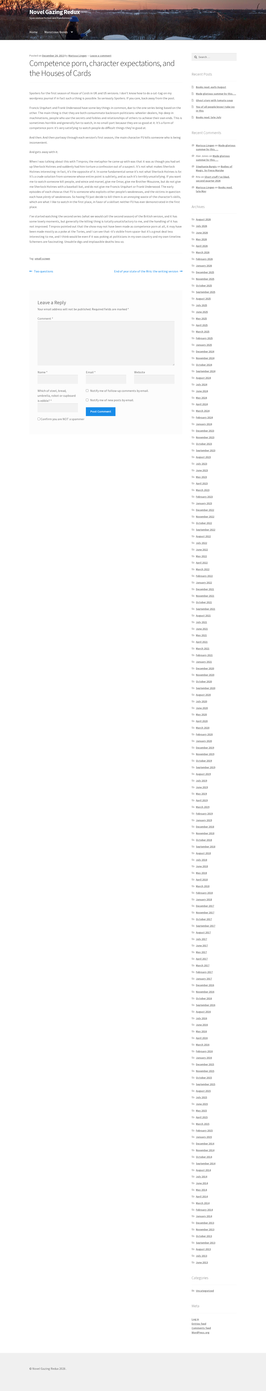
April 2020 (202, 721)
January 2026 (204, 265)
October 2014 (204, 1157)
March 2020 (202, 727)
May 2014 (201, 1190)
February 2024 (204, 417)
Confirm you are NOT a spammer (62, 419)
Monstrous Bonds (56, 32)
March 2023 (202, 490)
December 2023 (205, 430)
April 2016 (202, 1038)
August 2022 (203, 536)
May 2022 (201, 556)
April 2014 (202, 1196)
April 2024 (202, 404)
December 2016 (205, 985)
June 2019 (202, 787)
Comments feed (201, 1328)
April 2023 (202, 483)
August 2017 (203, 932)
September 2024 (205, 371)
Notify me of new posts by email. (112, 400)
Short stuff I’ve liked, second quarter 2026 (213, 178)
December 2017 (205, 906)
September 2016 (205, 1005)
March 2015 (202, 1124)
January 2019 (204, 820)
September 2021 (205, 609)
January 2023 (204, 503)
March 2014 (202, 1203)
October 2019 (204, 760)
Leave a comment (100, 55)
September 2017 (205, 926)
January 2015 (204, 1137)
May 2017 (201, 952)
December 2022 (205, 510)
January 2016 (204, 1057)
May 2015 (201, 1110)
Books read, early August (211, 87)
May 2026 (201, 239)
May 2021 (201, 635)
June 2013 (202, 1262)
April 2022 (202, 562)
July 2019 (201, 780)
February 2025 (204, 338)
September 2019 (205, 767)
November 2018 (205, 833)
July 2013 (201, 1256)
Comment (45, 318)
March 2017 (202, 965)
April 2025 (202, 325)
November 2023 (205, 437)
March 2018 (202, 886)
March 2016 (202, 1044)
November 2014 (205, 1150)
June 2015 (202, 1104)
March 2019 (202, 807)
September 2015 (205, 1084)
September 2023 (205, 450)
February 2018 (204, 893)
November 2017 (205, 912)
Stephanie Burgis (206, 166)
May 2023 (201, 477)
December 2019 (205, 747)
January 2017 (204, 978)
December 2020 (205, 668)
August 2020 (203, 694)
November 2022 (205, 516)
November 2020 (205, 675)
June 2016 (202, 1024)
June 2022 (202, 549)
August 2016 (203, 1011)
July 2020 (201, 701)
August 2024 (203, 378)
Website (139, 372)
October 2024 (204, 364)
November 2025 (205, 279)
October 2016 (204, 998)
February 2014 (204, 1209)
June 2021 (202, 629)
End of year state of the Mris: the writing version (146, 271)
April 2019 (202, 800)
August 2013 (203, 1249)
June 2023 (202, 470)
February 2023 (204, 496)
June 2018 (202, 866)
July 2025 (201, 305)
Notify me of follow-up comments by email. (119, 391)
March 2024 (202, 411)
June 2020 (202, 708)
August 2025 (203, 298)
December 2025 (205, 272)
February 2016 (204, 1051)
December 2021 (205, 589)
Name (43, 372)
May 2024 (201, 397)
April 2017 (202, 959)
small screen (42, 258)
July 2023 (201, 463)
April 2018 (202, 879)
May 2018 (201, 873)
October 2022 (204, 523)
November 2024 (205, 358)
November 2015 (205, 1071)
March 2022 (202, 569)
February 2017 (204, 972)
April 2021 (202, 642)
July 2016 (201, 1018)
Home (33, 32)
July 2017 (201, 939)
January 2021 (204, 661)
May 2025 (201, 318)
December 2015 (205, 1064)
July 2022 (201, 543)
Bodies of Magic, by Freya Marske (214, 168)
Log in (195, 1319)
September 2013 (205, 1242)
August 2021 (203, 615)
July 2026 (201, 226)
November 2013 (205, 1229)
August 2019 (203, 774)
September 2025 (205, 292)
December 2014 (205, 1143)
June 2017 (202, 945)
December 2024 (205, 351)
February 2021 (204, 655)
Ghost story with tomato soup (214, 100)
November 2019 (205, 754)
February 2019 (204, 813)
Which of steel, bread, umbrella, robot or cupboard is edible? (57, 396)
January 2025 (204, 345)
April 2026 (202, 246)
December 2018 (205, 826)
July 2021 (201, 622)
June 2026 (202, 232)
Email (91, 372)
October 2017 (204, 919)
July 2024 (201, 384)
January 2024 (204, 424)
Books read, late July (208, 117)
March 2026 (202, 252)
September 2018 (205, 846)
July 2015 (201, 1097)
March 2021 (202, 648)
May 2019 (201, 793)
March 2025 (202, 331)
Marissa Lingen (77, 55)
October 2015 (204, 1077)
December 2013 (205, 1223)
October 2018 (204, 840)
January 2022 (204, 582)
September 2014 (205, 1163)
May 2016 (201, 1031)
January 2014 (204, 1216)
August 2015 (203, 1091)
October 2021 (204, 602)
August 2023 (203, 457)
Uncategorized (205, 1290)
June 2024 (202, 391)
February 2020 (204, 734)
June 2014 (202, 1183)
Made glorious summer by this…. (216, 93)
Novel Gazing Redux (54, 12)
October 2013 (204, 1236)
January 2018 (204, 899)
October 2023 (204, 444)
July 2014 (201, 1176)
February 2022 (204, 576)
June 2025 (202, 312)
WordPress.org (200, 1332)
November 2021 (205, 596)
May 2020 (201, 714)
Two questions (43, 271)
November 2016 (205, 991)
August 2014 (203, 1170)
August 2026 (203, 219)
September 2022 (205, 529)
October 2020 (204, 681)
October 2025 (204, 285)
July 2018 (201, 860)
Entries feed (199, 1323)
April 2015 (202, 1117)
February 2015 (204, 1130)
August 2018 (203, 853)
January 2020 (204, 741)
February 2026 (204, 259)
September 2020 (205, 688)
